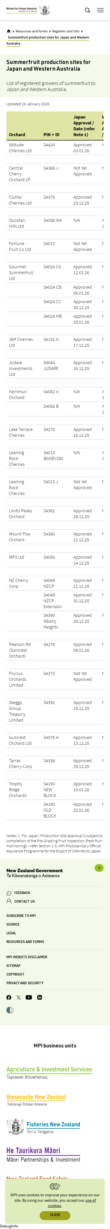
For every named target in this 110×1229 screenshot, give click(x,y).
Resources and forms (32, 31)
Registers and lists (66, 31)
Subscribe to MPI (21, 916)
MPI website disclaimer (26, 957)
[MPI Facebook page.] (9, 998)
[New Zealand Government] (55, 874)
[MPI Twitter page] (18, 998)
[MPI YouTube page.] (29, 998)
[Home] (8, 31)
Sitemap (13, 966)
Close (55, 1215)
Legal (11, 933)
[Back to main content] (99, 868)
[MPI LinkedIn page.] (39, 998)
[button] (9, 1011)
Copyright (15, 975)
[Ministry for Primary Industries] (28, 11)
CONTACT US (24, 902)
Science (12, 925)
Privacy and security (24, 983)
